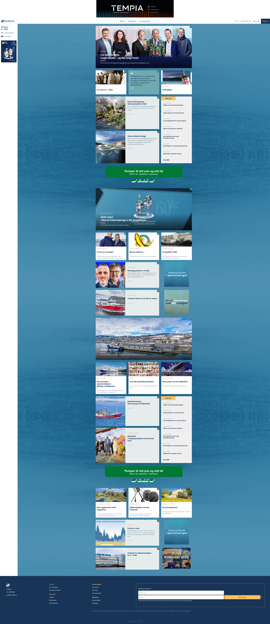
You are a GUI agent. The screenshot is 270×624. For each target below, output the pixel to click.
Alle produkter (96, 600)
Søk (236, 21)
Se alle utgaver (7, 36)
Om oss (51, 584)
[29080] (158, 429)
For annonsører (53, 587)
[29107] (125, 233)
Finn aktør (95, 590)
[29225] (158, 291)
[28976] (191, 27)
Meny (264, 21)
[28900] (191, 71)
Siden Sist (168, 98)
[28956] (191, 233)
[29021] (158, 97)
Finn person (95, 587)
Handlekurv (95, 603)
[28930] (125, 489)
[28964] (158, 489)
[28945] (158, 71)
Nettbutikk (95, 597)
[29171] (158, 549)
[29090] (191, 319)
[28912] (125, 71)
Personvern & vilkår (54, 590)
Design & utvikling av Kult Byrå (135, 621)
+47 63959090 (10, 592)
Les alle (166, 160)
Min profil (52, 594)
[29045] (158, 521)
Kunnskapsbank (96, 584)
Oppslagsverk (132, 21)
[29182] (191, 189)
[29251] (158, 363)
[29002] (158, 397)
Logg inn (255, 21)
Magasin (122, 21)
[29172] (191, 489)
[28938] (158, 263)
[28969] (158, 233)
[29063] (158, 132)
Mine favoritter (245, 21)
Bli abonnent (52, 600)
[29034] (191, 363)
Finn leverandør (96, 593)
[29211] (125, 363)
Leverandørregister (144, 21)
